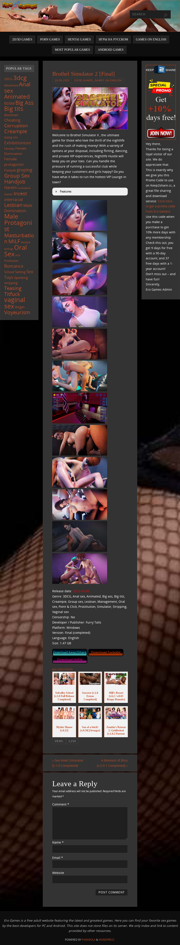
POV (17, 255)
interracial (13, 199)
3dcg (20, 77)
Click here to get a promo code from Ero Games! (160, 206)
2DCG (8, 79)
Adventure (11, 85)
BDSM (9, 103)
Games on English (108, 80)
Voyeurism (17, 312)
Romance (13, 266)
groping (24, 170)
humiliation (24, 188)
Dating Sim (11, 137)
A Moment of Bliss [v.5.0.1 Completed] (112, 763)
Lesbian (13, 204)
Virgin (20, 306)
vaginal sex (14, 302)
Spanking (21, 277)
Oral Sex (15, 250)
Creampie (15, 131)
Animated (17, 96)
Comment (60, 804)
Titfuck (12, 293)
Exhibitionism (17, 142)
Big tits (13, 109)
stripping (11, 283)
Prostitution (11, 261)
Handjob (14, 181)
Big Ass (24, 102)
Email (57, 858)
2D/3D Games (83, 80)
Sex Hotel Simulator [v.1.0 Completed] (67, 763)
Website (58, 873)
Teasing (13, 288)
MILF (14, 241)
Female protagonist (14, 161)
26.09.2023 (62, 80)
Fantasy (9, 148)
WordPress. (107, 940)
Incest (20, 193)
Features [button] (65, 191)
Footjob (10, 170)
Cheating (12, 120)
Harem (10, 187)
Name (58, 842)
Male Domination (18, 208)
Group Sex (17, 175)
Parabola (88, 940)
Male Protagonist (18, 222)
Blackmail (11, 115)
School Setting (14, 272)
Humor (8, 194)
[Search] (165, 15)
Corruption (16, 125)
